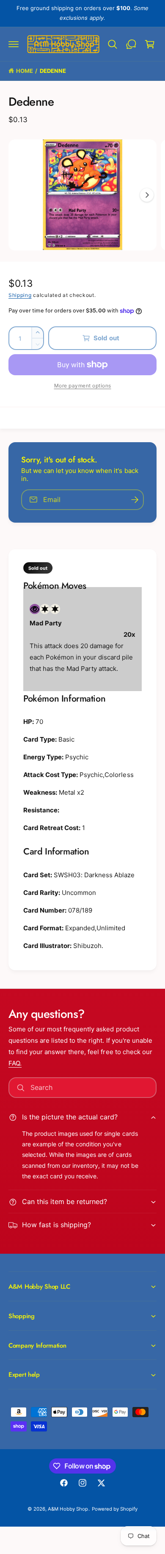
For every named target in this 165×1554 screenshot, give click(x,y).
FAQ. (15, 1063)
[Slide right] (147, 195)
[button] (13, 44)
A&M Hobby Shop (68, 1509)
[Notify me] (134, 499)
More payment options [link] (82, 385)
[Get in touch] (131, 44)
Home (24, 70)
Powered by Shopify (115, 1509)
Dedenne (53, 70)
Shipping (20, 295)
